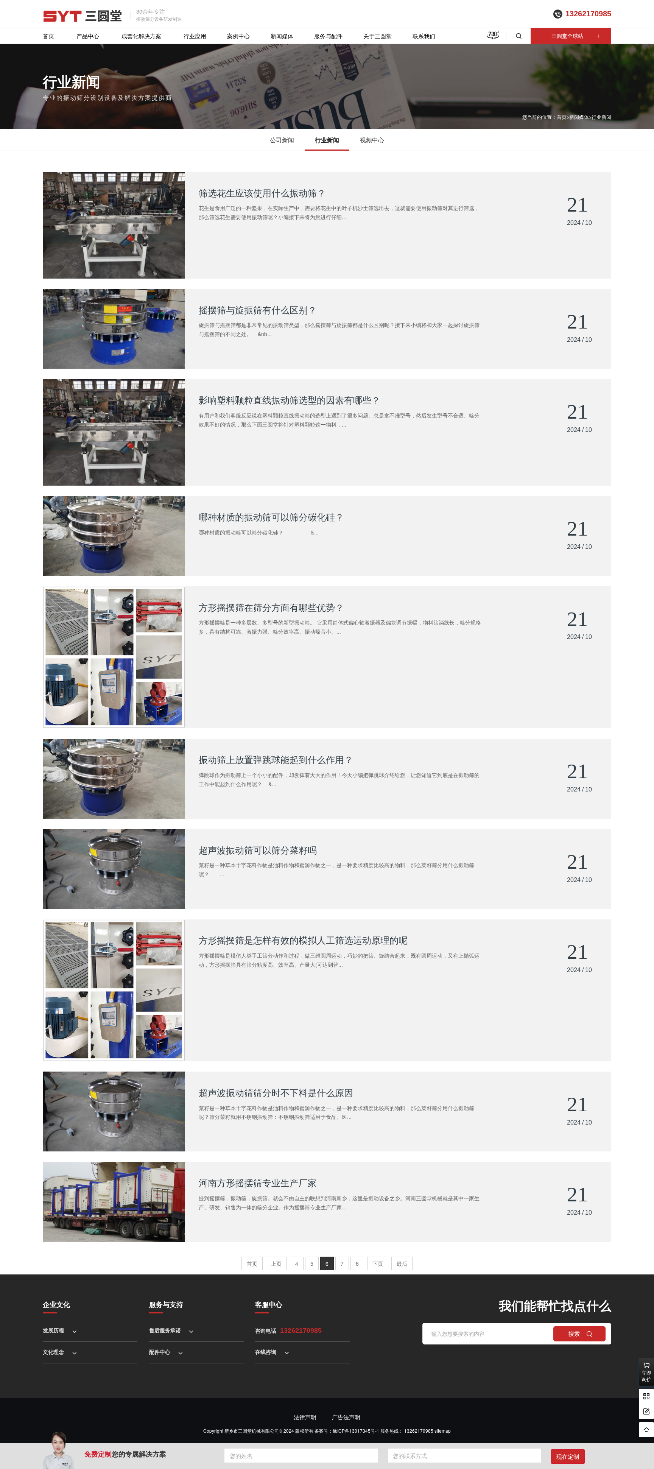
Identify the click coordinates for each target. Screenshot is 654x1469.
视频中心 (372, 140)
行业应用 (195, 36)
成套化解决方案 (141, 36)
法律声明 (305, 1417)
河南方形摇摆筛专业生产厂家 (258, 1182)
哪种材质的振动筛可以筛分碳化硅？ (271, 516)
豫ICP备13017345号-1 (356, 1430)
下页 (377, 1263)
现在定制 (567, 1456)
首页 (48, 36)
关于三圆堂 (377, 36)
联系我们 (424, 36)
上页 (276, 1263)
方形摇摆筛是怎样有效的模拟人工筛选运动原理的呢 (303, 939)
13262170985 (588, 13)
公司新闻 (282, 140)
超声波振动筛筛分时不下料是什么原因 (276, 1092)
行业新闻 (601, 116)
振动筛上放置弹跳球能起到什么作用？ (276, 759)
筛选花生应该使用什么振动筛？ (262, 192)
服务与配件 (328, 36)
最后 (402, 1263)
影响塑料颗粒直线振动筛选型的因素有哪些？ (289, 399)
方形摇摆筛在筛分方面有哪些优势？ (271, 607)
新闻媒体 (282, 36)
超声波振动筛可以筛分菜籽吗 (258, 849)
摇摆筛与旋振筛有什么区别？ (258, 309)
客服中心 (268, 1304)
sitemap (442, 1430)
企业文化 (56, 1304)
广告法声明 (346, 1417)
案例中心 (238, 36)
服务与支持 (166, 1304)
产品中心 (87, 36)
